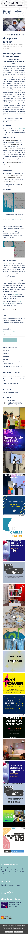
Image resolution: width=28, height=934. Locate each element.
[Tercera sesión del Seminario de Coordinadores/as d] (14, 838)
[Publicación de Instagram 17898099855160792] (14, 617)
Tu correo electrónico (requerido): (13, 332)
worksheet (15, 294)
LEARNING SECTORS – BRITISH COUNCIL (14, 376)
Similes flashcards (10, 167)
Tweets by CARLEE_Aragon (10, 392)
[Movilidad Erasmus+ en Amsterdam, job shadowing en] (14, 816)
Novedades (6, 356)
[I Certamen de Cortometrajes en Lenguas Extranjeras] (14, 794)
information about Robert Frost (11, 177)
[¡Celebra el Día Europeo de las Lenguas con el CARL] (14, 705)
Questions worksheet (19, 128)
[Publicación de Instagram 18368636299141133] (14, 661)
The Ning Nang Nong (10, 140)
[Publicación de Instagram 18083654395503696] (14, 727)
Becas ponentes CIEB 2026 (10, 383)
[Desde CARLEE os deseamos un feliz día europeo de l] (14, 506)
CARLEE (7, 48)
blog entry (14, 303)
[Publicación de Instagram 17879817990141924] (14, 639)
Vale (6, 931)
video (20, 175)
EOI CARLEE (6, 353)
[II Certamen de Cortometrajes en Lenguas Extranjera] (14, 572)
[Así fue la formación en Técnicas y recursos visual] (14, 418)
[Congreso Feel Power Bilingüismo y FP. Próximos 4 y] (14, 683)
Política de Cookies (19, 931)
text (5, 181)
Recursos (20, 44)
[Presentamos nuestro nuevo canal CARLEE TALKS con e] (14, 528)
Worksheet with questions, (11, 175)
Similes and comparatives (12, 162)
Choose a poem (7, 263)
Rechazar (11, 931)
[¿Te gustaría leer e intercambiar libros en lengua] (14, 595)
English (14, 309)
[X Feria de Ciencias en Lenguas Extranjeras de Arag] (14, 550)
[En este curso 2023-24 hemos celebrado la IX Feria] (14, 749)
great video (12, 181)
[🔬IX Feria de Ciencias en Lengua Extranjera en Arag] (14, 772)
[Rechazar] (26, 929)
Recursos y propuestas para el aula (13, 46)
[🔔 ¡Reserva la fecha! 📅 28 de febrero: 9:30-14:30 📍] (14, 440)
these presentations (18, 219)
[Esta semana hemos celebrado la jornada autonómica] (14, 484)
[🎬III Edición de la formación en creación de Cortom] (14, 462)
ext (22, 184)
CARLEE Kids (6, 351)
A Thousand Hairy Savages (12, 148)
